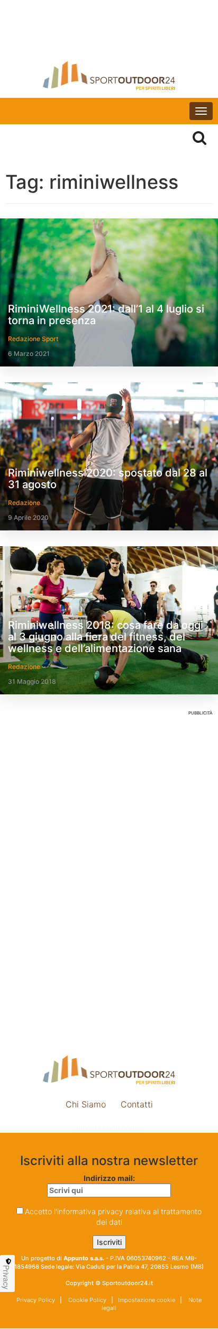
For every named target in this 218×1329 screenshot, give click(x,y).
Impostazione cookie (109, 1127)
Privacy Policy (35, 1300)
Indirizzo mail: (109, 1178)
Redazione (24, 503)
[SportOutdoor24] (109, 75)
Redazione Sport (33, 339)
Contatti (137, 1104)
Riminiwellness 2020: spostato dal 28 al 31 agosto (107, 478)
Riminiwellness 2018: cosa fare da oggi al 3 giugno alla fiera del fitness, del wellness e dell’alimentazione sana (105, 637)
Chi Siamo (86, 1104)
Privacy (6, 1277)
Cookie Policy (86, 1300)
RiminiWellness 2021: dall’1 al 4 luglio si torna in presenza (106, 315)
